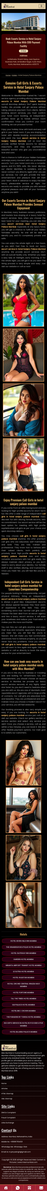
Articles (4, 1088)
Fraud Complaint (8, 1117)
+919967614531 (16, 1141)
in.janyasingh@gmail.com (20, 1152)
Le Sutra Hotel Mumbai (23, 971)
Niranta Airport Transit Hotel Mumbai (23, 965)
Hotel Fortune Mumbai (23, 992)
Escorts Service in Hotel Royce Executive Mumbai (23, 1024)
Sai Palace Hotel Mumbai (23, 1004)
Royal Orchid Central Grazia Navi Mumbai (23, 985)
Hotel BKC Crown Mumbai (23, 1010)
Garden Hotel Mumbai (23, 959)
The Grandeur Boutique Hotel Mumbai (23, 947)
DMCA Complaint (8, 1112)
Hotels (14, 75)
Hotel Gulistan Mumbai (23, 977)
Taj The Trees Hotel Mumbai (23, 998)
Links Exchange (7, 1123)
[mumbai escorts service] (9, 6)
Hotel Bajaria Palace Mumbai (23, 1031)
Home (8, 75)
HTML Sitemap (7, 1093)
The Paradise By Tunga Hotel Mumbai (23, 1017)
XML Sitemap (6, 1098)
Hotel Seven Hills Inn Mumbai (23, 941)
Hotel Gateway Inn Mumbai (23, 953)
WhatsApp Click (20, 1147)
